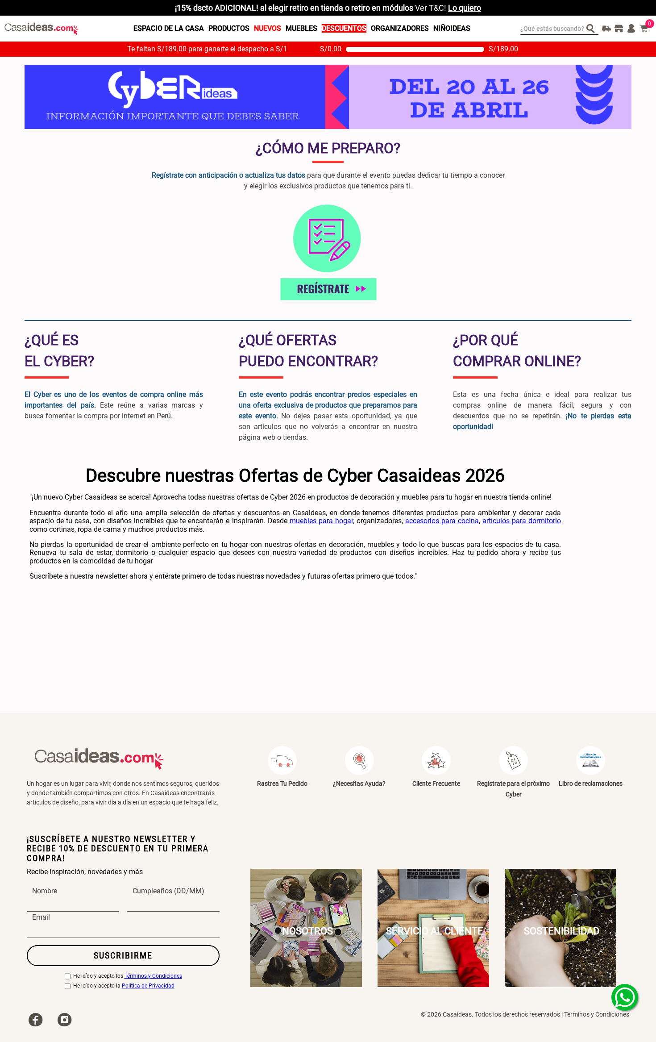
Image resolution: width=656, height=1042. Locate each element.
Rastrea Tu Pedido (282, 783)
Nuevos (267, 28)
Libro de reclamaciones (591, 783)
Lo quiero (464, 8)
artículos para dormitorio (521, 521)
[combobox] (559, 28)
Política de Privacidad (148, 986)
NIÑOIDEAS (451, 28)
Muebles (301, 28)
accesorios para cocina (442, 521)
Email (41, 917)
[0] (643, 29)
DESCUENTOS (344, 28)
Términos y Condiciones (153, 976)
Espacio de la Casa (168, 28)
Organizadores (400, 28)
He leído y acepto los (127, 976)
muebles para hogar (321, 521)
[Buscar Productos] (592, 28)
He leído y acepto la (123, 986)
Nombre (44, 891)
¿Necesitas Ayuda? (359, 783)
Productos (228, 28)
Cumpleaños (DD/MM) (168, 891)
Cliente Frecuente (436, 783)
